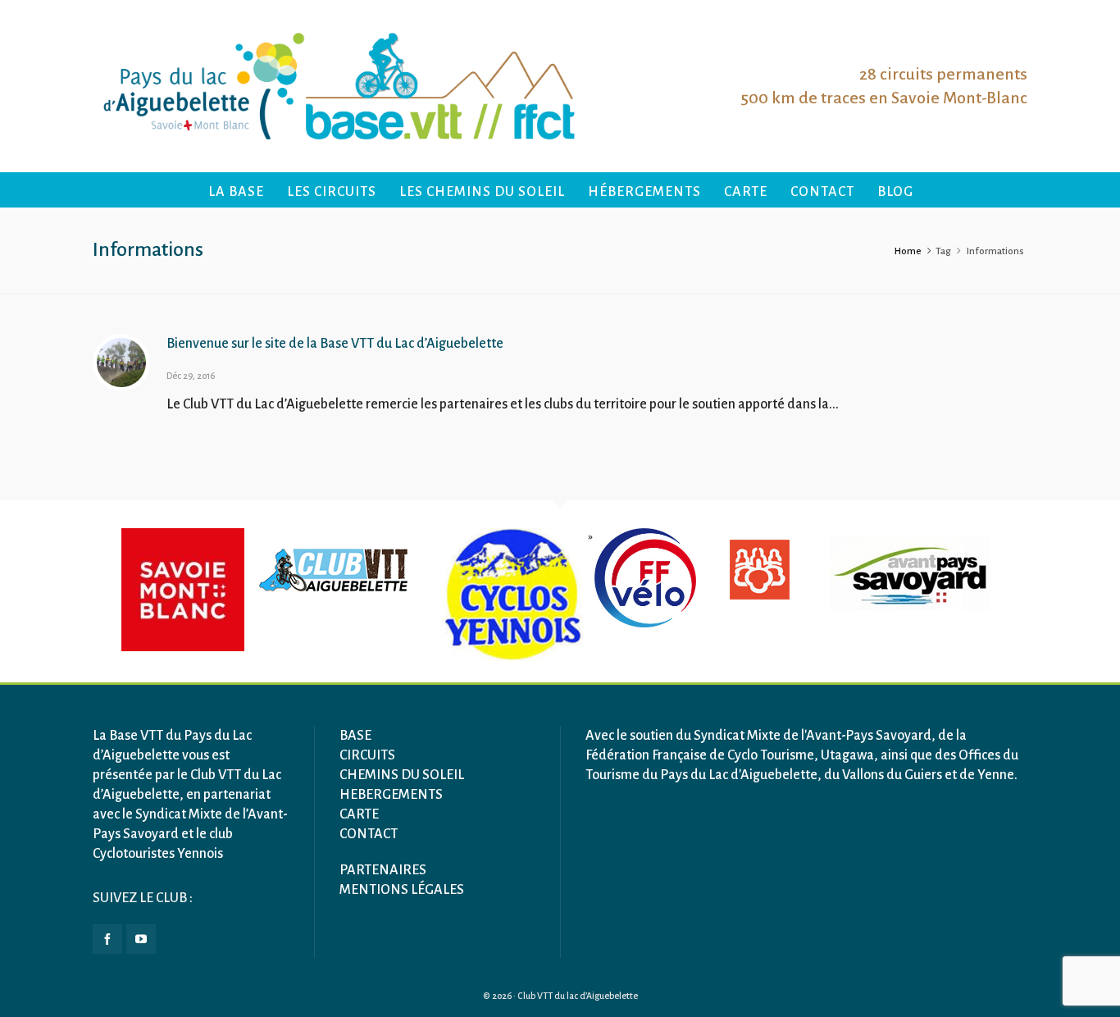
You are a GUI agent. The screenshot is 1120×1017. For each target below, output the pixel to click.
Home (908, 251)
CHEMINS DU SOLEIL (401, 775)
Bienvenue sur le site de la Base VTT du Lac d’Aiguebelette (334, 343)
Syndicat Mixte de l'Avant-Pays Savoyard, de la (830, 735)
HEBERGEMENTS (391, 794)
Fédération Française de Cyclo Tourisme (699, 755)
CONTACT (368, 834)
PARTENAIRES (382, 870)
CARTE (359, 814)
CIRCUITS (367, 755)
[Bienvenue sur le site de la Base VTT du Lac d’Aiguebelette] (121, 362)
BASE (355, 735)
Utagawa (847, 755)
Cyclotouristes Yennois (158, 853)
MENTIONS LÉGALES (401, 889)
